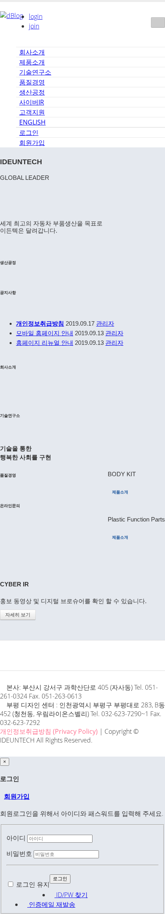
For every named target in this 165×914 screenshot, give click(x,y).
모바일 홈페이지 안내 (44, 333)
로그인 (28, 132)
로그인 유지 (33, 884)
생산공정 (32, 92)
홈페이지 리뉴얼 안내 (44, 342)
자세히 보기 (17, 615)
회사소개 (32, 52)
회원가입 (32, 142)
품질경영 (32, 82)
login (35, 16)
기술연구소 (35, 72)
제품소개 (32, 62)
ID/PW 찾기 (71, 894)
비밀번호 (19, 853)
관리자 (105, 323)
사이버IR (31, 102)
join (34, 26)
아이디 (16, 837)
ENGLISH (32, 122)
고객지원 (32, 112)
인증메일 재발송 (51, 904)
